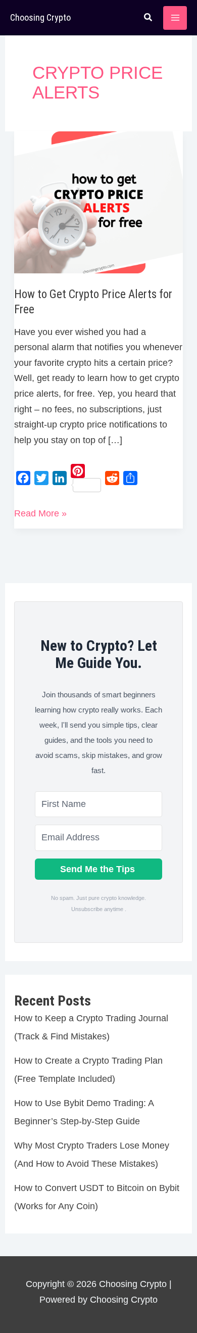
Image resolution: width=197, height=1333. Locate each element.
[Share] (130, 478)
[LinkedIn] (60, 478)
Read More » (40, 514)
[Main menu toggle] (175, 18)
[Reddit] (112, 478)
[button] (148, 19)
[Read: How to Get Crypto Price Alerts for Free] (98, 202)
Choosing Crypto (40, 17)
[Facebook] (23, 478)
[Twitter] (41, 478)
